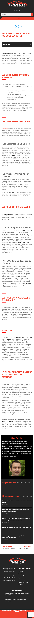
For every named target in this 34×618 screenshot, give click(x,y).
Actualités (21, 572)
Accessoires (22, 576)
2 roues (21, 584)
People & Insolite (23, 582)
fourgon (5, 128)
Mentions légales (22, 610)
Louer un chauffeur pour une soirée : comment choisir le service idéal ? (17, 593)
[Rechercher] (32, 14)
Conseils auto (22, 580)
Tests (20, 578)
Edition (17, 611)
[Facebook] (14, 11)
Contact (15, 610)
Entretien (21, 574)
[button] (18, 18)
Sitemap (30, 610)
